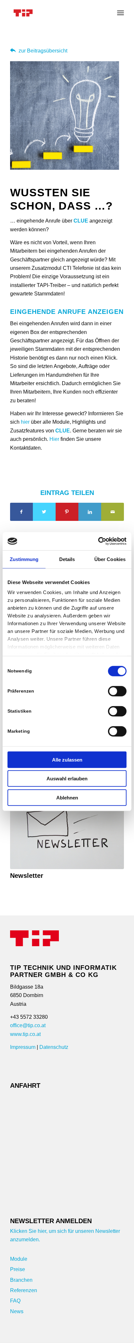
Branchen (21, 1280)
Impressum (22, 1047)
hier (25, 422)
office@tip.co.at (28, 1025)
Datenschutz (53, 1047)
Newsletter (26, 875)
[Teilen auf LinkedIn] (89, 512)
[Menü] (120, 13)
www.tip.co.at (25, 1034)
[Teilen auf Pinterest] (67, 512)
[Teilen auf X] (44, 512)
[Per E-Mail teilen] (112, 512)
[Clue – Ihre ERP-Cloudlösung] (55, 13)
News (16, 1311)
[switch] (117, 691)
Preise (17, 1269)
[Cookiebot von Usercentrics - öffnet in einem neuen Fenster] (98, 541)
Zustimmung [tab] (24, 559)
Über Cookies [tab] (110, 559)
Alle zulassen (67, 759)
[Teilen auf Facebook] (21, 512)
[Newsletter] (67, 823)
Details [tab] (67, 559)
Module (18, 1259)
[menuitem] (120, 13)
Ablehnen (67, 797)
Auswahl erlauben (67, 778)
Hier (54, 439)
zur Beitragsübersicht (43, 50)
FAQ (15, 1300)
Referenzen (23, 1290)
